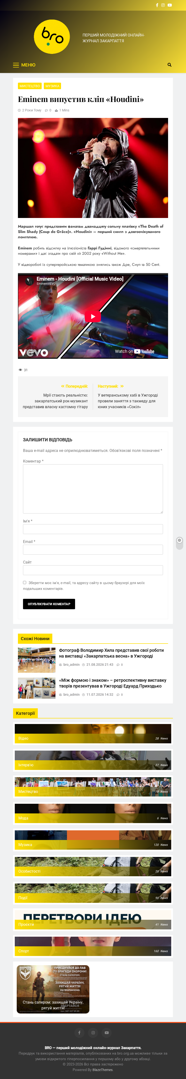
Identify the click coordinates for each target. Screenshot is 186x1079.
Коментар (33, 461)
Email (29, 541)
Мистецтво (30, 86)
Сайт (27, 562)
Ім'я (27, 521)
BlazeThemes (103, 1070)
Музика (52, 86)
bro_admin (71, 664)
